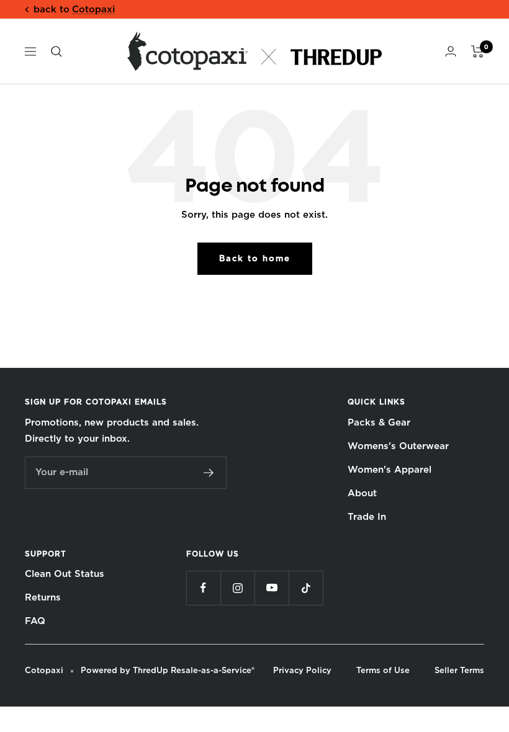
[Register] (209, 472)
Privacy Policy (302, 670)
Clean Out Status (64, 573)
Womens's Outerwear (398, 446)
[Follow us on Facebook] (203, 588)
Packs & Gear (379, 422)
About (362, 493)
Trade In (367, 516)
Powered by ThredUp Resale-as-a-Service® (167, 670)
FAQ (35, 621)
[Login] (450, 51)
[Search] (56, 51)
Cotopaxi (93, 9)
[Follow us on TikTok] (306, 588)
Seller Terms (459, 670)
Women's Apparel (389, 469)
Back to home (255, 258)
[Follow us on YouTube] (271, 588)
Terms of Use (383, 670)
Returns (43, 597)
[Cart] (477, 51)
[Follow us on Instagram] (237, 588)
